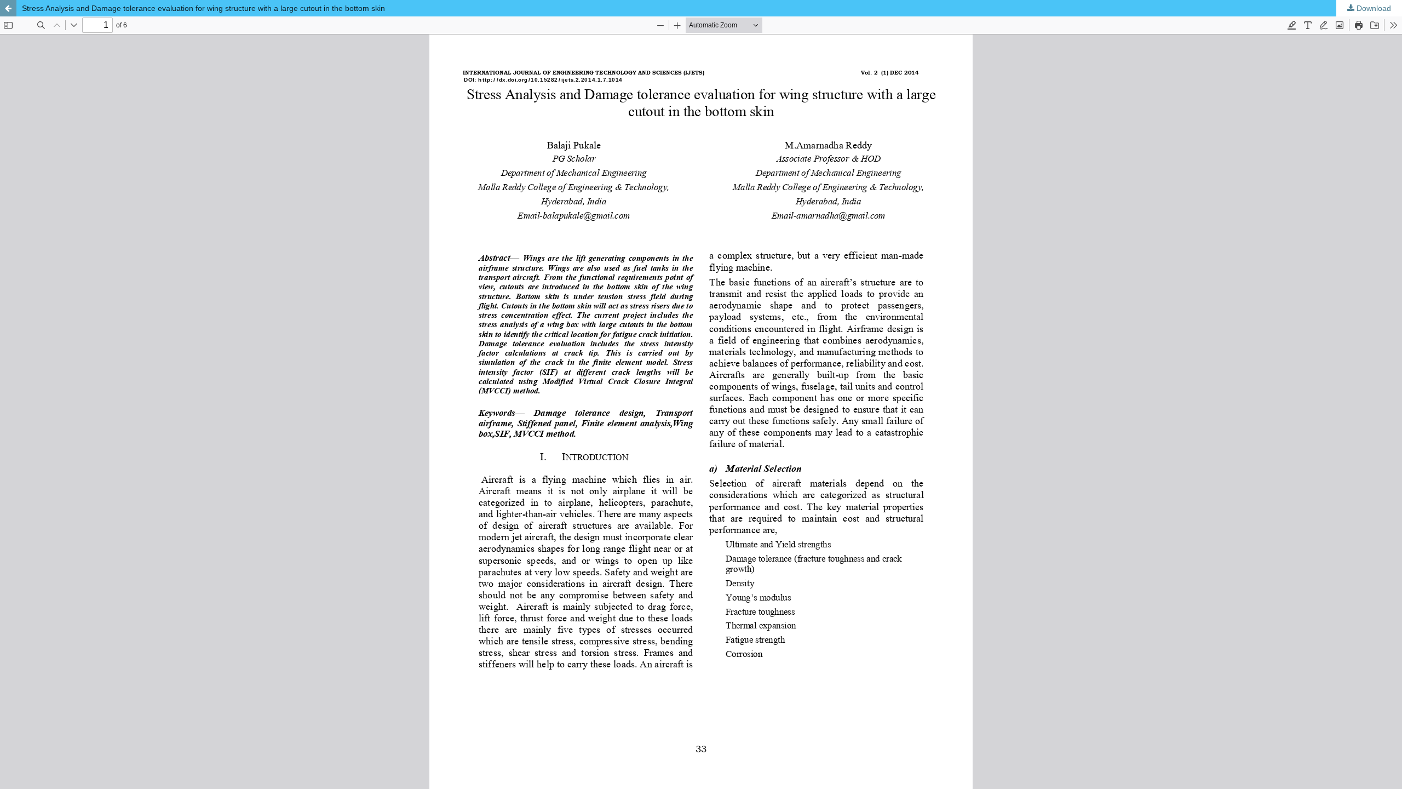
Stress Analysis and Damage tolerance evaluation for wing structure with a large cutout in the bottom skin (203, 8)
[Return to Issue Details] (8, 8)
